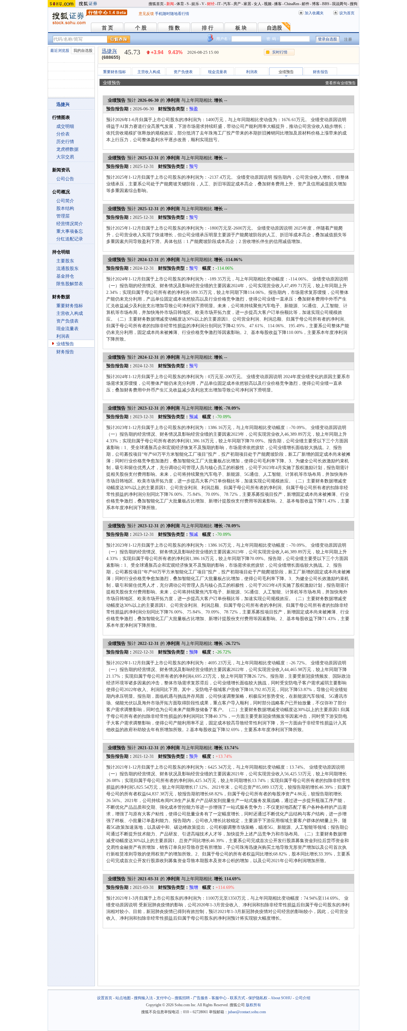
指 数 (174, 28)
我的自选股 (83, 50)
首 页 (107, 28)
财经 (211, 4)
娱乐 (195, 4)
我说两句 (339, 4)
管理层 (63, 216)
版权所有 (253, 1005)
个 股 (141, 28)
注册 (348, 39)
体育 (180, 4)
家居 (247, 4)
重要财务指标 (69, 305)
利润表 (63, 336)
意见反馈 (146, 13)
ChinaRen (291, 4)
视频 (268, 4)
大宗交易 (65, 157)
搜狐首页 (156, 4)
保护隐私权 (257, 998)
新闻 (170, 4)
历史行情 (65, 141)
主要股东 (65, 261)
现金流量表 (67, 328)
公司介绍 (302, 998)
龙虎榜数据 (67, 149)
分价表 (63, 134)
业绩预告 (65, 344)
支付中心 (163, 998)
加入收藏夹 (314, 13)
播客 (278, 4)
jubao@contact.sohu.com (247, 1012)
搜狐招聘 (182, 998)
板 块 (241, 28)
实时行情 (279, 52)
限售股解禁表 (69, 283)
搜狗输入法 (143, 998)
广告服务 (200, 998)
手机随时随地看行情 (172, 13)
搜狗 (353, 4)
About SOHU (281, 998)
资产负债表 (67, 321)
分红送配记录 (69, 239)
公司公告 (65, 178)
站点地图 (123, 998)
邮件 (305, 4)
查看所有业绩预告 (340, 83)
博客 (316, 4)
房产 (237, 4)
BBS (325, 4)
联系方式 (237, 998)
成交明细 (65, 126)
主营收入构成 (69, 313)
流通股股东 (67, 268)
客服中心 (219, 998)
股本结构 (65, 208)
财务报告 (65, 351)
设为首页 (347, 13)
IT (219, 4)
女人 (257, 4)
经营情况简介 (69, 223)
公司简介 (65, 200)
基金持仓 (65, 276)
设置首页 (104, 998)
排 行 (207, 28)
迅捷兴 (109, 51)
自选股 (274, 28)
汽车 (227, 4)
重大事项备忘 (69, 231)
